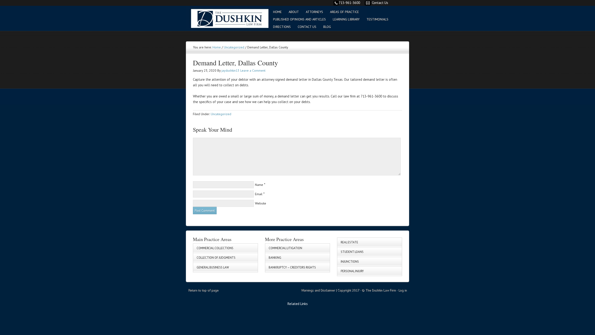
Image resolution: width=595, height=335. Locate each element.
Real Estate (349, 242)
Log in (402, 290)
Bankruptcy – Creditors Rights (292, 267)
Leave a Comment (252, 70)
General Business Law (213, 267)
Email (258, 194)
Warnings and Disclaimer (318, 290)
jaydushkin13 (230, 70)
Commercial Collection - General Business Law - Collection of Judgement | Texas (226, 21)
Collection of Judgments (216, 258)
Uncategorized (221, 114)
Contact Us (380, 2)
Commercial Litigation (285, 248)
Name (259, 185)
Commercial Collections (215, 248)
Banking (275, 258)
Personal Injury (352, 271)
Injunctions (350, 262)
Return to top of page (203, 290)
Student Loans (352, 252)
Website (260, 203)
